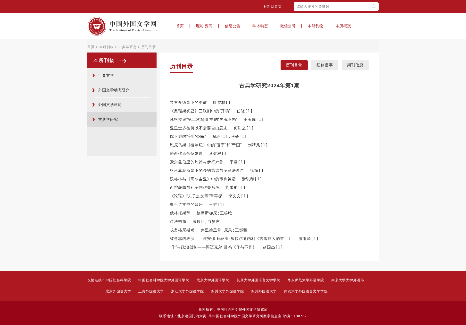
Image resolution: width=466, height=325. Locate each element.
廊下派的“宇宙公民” (188, 136)
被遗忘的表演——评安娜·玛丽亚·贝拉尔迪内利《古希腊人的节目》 (231, 239)
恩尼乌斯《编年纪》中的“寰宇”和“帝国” (206, 145)
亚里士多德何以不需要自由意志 (199, 128)
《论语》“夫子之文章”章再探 (196, 196)
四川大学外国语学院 (227, 291)
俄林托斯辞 (180, 213)
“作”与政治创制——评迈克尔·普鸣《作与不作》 (213, 247)
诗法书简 (178, 222)
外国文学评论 (110, 105)
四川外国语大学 (264, 291)
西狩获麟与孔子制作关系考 (194, 187)
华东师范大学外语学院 (306, 280)
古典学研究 (127, 47)
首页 (180, 26)
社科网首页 (273, 7)
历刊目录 (148, 47)
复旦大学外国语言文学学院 (258, 280)
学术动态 (260, 26)
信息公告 (232, 26)
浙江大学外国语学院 (187, 291)
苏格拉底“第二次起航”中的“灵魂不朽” (204, 119)
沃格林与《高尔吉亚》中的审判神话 (203, 179)
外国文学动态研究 (113, 90)
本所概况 (343, 26)
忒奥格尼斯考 (182, 230)
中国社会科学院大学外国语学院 (163, 280)
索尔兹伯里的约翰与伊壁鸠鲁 (197, 162)
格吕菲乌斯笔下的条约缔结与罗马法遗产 (207, 170)
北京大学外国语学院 (213, 280)
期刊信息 (355, 65)
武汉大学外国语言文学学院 (306, 291)
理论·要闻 (204, 26)
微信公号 (288, 26)
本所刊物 (315, 26)
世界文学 (106, 75)
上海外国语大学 (151, 291)
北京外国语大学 (118, 291)
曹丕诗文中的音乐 (186, 204)
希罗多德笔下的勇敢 (188, 102)
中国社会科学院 (118, 280)
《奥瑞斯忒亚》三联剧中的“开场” (200, 111)
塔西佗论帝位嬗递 (186, 153)
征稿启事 (324, 65)
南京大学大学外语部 (347, 280)
